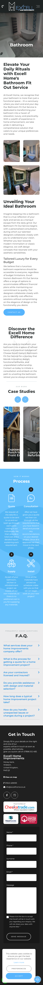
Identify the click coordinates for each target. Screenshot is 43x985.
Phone (10, 845)
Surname (10, 859)
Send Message (18, 936)
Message (10, 885)
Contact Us (14, 312)
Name (10, 832)
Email (10, 872)
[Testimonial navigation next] (25, 399)
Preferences (19, 968)
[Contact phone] (3, 6)
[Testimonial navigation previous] (18, 399)
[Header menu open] (38, 6)
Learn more (19, 962)
